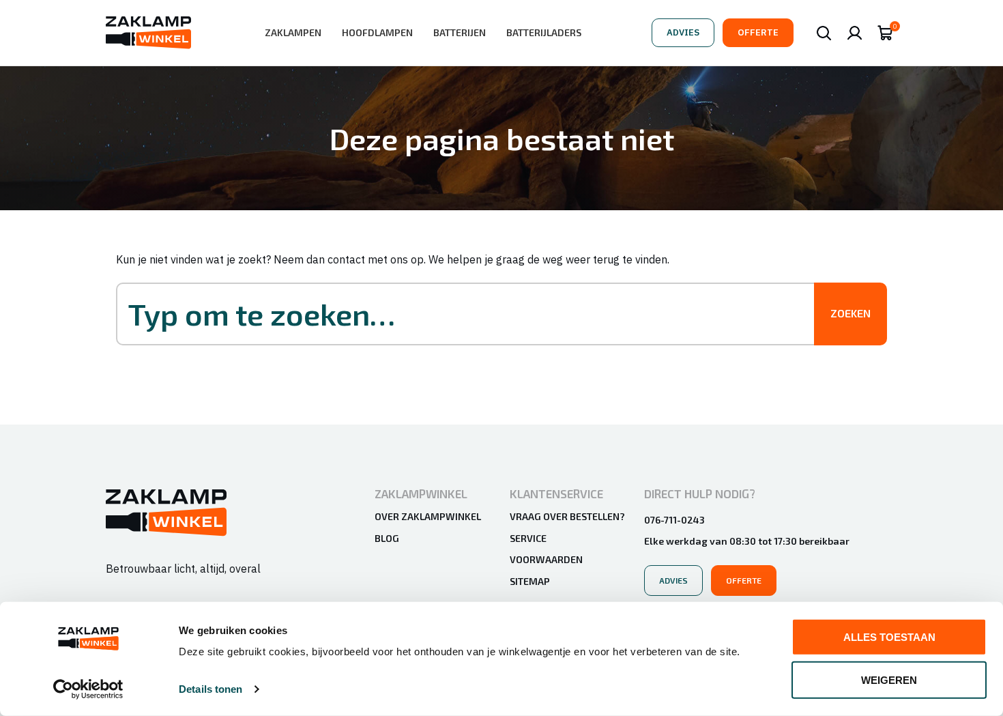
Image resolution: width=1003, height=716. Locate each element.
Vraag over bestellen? (567, 516)
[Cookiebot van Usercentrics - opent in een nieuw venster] (88, 689)
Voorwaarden (546, 559)
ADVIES (683, 32)
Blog (387, 538)
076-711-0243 (674, 520)
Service (528, 538)
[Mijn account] (854, 32)
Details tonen (210, 689)
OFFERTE (758, 32)
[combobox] (478, 314)
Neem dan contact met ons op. (350, 259)
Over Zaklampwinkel (428, 516)
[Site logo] (148, 31)
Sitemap (530, 581)
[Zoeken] (824, 32)
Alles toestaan (889, 637)
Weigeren (889, 679)
